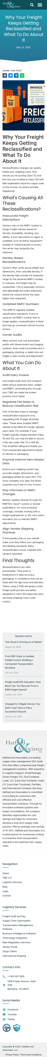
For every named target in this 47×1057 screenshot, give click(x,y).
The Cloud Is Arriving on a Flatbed (23, 642)
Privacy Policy (12, 1054)
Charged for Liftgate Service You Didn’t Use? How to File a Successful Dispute (22, 708)
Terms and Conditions (31, 1054)
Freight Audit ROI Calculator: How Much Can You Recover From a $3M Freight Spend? (23, 686)
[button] (32, 5)
